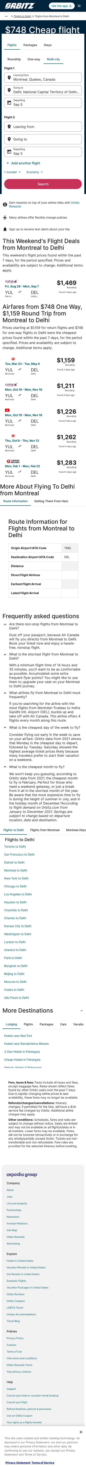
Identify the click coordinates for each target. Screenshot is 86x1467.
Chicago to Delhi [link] (15, 886)
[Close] (81, 1432)
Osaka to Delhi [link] (14, 989)
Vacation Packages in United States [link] (27, 1287)
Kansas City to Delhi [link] (17, 926)
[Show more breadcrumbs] (6, 16)
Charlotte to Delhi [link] (16, 910)
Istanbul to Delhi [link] (15, 950)
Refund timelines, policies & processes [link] (29, 1408)
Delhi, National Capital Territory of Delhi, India (47, 92)
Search (43, 184)
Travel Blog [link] (13, 1321)
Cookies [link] (11, 1344)
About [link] (10, 1190)
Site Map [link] (12, 1230)
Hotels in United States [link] (20, 1260)
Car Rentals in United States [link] (23, 1274)
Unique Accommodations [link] (21, 1314)
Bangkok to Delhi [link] (15, 966)
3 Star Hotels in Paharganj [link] (22, 1051)
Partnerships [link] (14, 1210)
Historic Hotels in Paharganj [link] (23, 1067)
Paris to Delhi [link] (13, 958)
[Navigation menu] (79, 6)
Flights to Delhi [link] (22, 16)
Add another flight (25, 163)
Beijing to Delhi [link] (14, 973)
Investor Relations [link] (17, 1223)
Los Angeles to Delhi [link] (18, 894)
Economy (33, 172)
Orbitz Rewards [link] (16, 1236)
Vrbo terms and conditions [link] (22, 1358)
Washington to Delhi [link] (17, 934)
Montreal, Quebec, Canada (34, 79)
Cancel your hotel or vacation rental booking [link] (32, 1395)
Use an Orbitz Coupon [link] (19, 1415)
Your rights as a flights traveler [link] (24, 1422)
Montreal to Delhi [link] (15, 870)
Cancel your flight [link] (17, 1402)
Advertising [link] (13, 1243)
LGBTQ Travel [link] (15, 1307)
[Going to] (43, 139)
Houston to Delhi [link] (15, 902)
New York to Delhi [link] (16, 878)
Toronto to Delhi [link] (15, 846)
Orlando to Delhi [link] (15, 918)
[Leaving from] (43, 127)
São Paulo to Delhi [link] (16, 997)
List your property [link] (17, 1203)
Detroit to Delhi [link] (14, 862)
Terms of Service (43, 1462)
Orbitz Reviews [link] (15, 1294)
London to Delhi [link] (14, 942)
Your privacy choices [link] (19, 1371)
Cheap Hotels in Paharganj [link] (22, 1059)
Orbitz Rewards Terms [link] (19, 1365)
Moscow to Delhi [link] (15, 981)
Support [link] (11, 1388)
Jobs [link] (9, 1196)
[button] (43, 1010)
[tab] (12, 45)
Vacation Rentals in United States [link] (26, 1267)
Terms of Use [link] (14, 1351)
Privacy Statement (17, 1462)
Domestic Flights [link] (16, 1280)
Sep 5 (18, 104)
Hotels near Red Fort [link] (18, 1035)
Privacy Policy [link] (15, 1338)
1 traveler (10, 172)
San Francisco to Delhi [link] (19, 854)
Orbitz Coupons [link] (16, 1300)
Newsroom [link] (13, 1216)
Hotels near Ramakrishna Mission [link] (26, 1043)
